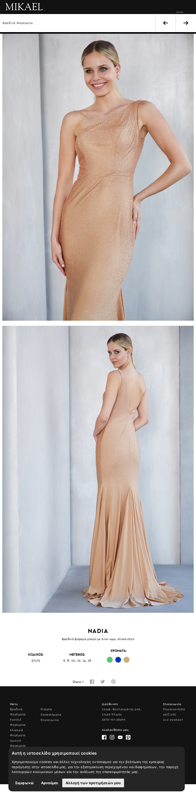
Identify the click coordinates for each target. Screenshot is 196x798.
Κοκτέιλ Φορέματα (18, 722)
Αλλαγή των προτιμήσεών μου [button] (93, 783)
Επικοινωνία (50, 719)
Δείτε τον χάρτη (113, 719)
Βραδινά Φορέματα (18, 22)
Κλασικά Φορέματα (18, 733)
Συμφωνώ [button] (24, 783)
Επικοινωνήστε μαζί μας (174, 712)
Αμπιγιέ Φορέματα (18, 743)
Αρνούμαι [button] (49, 783)
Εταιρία (46, 709)
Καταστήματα (51, 714)
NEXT (186, 23)
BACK (165, 23)
